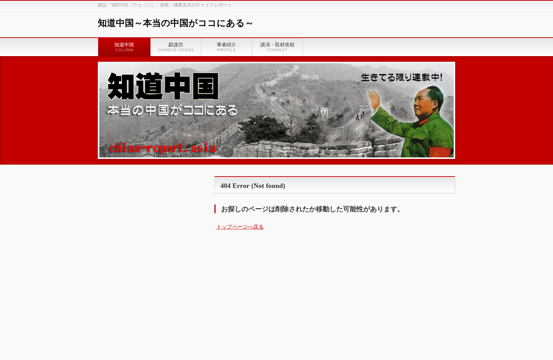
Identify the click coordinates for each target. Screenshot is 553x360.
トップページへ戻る (240, 227)
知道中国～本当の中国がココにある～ (176, 23)
